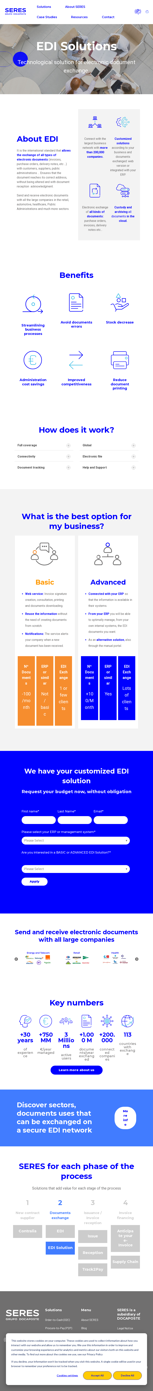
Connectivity (26, 456)
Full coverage (27, 445)
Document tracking (31, 467)
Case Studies (47, 17)
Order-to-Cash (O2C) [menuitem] (57, 1319)
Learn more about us (76, 1070)
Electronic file (92, 456)
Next (137, 959)
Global (87, 445)
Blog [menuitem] (84, 1328)
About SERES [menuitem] (89, 1319)
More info (125, 1117)
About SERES (75, 7)
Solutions (44, 7)
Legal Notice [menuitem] (125, 1328)
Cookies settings (67, 1375)
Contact (108, 17)
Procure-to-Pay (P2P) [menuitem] (58, 1328)
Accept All (97, 1375)
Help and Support (95, 467)
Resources (79, 17)
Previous (16, 959)
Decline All (127, 1375)
